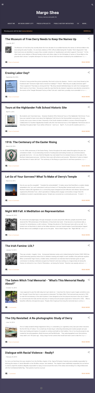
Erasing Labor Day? (17, 73)
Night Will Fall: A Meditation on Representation (34, 211)
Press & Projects (43, 23)
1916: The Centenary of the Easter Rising (31, 142)
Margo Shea (47, 12)
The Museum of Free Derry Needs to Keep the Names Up (40, 39)
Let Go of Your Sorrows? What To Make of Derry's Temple (41, 176)
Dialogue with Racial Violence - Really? (29, 352)
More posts (47, 382)
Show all (87, 31)
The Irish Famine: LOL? (19, 245)
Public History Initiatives (64, 23)
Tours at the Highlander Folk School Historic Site (36, 107)
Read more (86, 62)
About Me (11, 23)
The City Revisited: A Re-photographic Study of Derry (38, 318)
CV (78, 23)
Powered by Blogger (48, 388)
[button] (89, 38)
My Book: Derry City (25, 23)
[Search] (92, 5)
